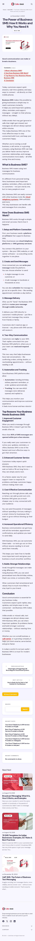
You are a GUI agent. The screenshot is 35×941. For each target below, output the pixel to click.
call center (6, 639)
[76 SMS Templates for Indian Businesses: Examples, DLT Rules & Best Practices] (17, 821)
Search (7, 704)
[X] (7, 921)
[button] (3, 4)
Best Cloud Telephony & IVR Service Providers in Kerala (14, 730)
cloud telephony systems (16, 198)
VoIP (15, 857)
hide (13, 68)
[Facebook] (3, 921)
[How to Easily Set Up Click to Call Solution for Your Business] (17, 682)
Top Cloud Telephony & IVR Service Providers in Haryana (17, 744)
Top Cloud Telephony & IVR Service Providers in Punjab (17, 725)
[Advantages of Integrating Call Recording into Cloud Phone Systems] (17, 668)
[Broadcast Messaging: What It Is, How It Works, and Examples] (17, 781)
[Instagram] (11, 921)
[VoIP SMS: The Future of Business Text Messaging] (17, 863)
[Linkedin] (14, 921)
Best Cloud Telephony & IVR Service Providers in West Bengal (16, 735)
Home (4, 9)
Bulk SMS (10, 9)
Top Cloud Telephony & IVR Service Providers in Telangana (17, 740)
